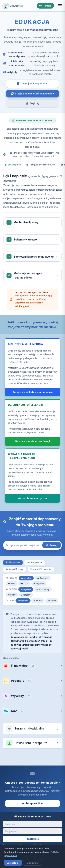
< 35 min (38, 600)
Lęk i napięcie (14, 164)
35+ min (52, 600)
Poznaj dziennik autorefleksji (32, 441)
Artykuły (34, 103)
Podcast (44, 578)
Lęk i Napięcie (34, 562)
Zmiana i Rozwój (14, 569)
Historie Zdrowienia (40, 569)
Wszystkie (14, 562)
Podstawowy (42, 589)
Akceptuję (12, 862)
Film (13, 583)
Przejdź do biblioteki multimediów (34, 93)
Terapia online (34, 803)
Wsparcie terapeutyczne (33, 498)
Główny (12, 595)
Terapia (47, 5)
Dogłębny (25, 595)
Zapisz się (32, 838)
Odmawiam (32, 862)
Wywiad (40, 583)
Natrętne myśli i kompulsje (43, 164)
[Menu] (60, 6)
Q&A (26, 583)
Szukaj (53, 545)
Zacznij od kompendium (34, 83)
